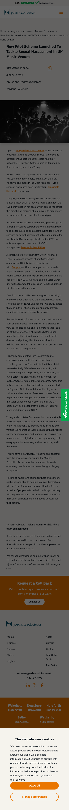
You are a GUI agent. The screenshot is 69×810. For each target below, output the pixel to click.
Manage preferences (34, 796)
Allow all (34, 785)
